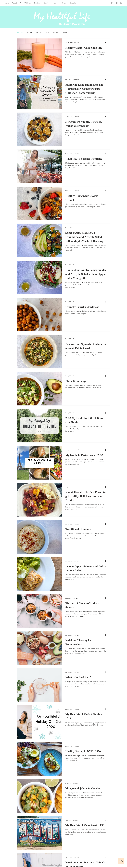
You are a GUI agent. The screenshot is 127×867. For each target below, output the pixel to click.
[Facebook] (108, 3)
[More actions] (106, 42)
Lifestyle (64, 32)
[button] (108, 33)
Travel (47, 32)
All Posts (20, 32)
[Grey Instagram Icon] (112, 3)
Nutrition (29, 32)
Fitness (55, 32)
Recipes (38, 32)
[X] (121, 3)
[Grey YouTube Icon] (116, 3)
